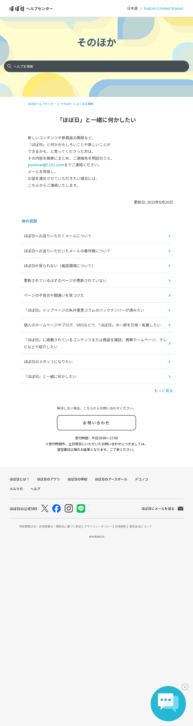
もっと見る (163, 390)
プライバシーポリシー (98, 526)
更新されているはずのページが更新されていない (65, 280)
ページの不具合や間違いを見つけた (54, 295)
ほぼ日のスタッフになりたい (48, 361)
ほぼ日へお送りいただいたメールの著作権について (67, 251)
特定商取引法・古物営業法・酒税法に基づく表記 (50, 526)
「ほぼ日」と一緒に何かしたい (50, 376)
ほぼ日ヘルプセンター (42, 104)
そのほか (96, 42)
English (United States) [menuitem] (163, 8)
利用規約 (121, 526)
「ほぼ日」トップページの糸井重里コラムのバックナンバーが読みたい (84, 310)
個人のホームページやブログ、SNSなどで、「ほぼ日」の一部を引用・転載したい (92, 325)
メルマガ (16, 488)
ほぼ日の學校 (77, 479)
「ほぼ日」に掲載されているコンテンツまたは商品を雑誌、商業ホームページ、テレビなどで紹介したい (95, 343)
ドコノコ (141, 479)
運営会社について (140, 526)
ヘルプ (35, 488)
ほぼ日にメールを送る (157, 508)
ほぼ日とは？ (19, 479)
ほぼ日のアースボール (111, 479)
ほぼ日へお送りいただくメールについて (58, 235)
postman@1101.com (46, 164)
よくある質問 (84, 104)
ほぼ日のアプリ (48, 479)
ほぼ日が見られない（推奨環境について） (59, 265)
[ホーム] (31, 8)
